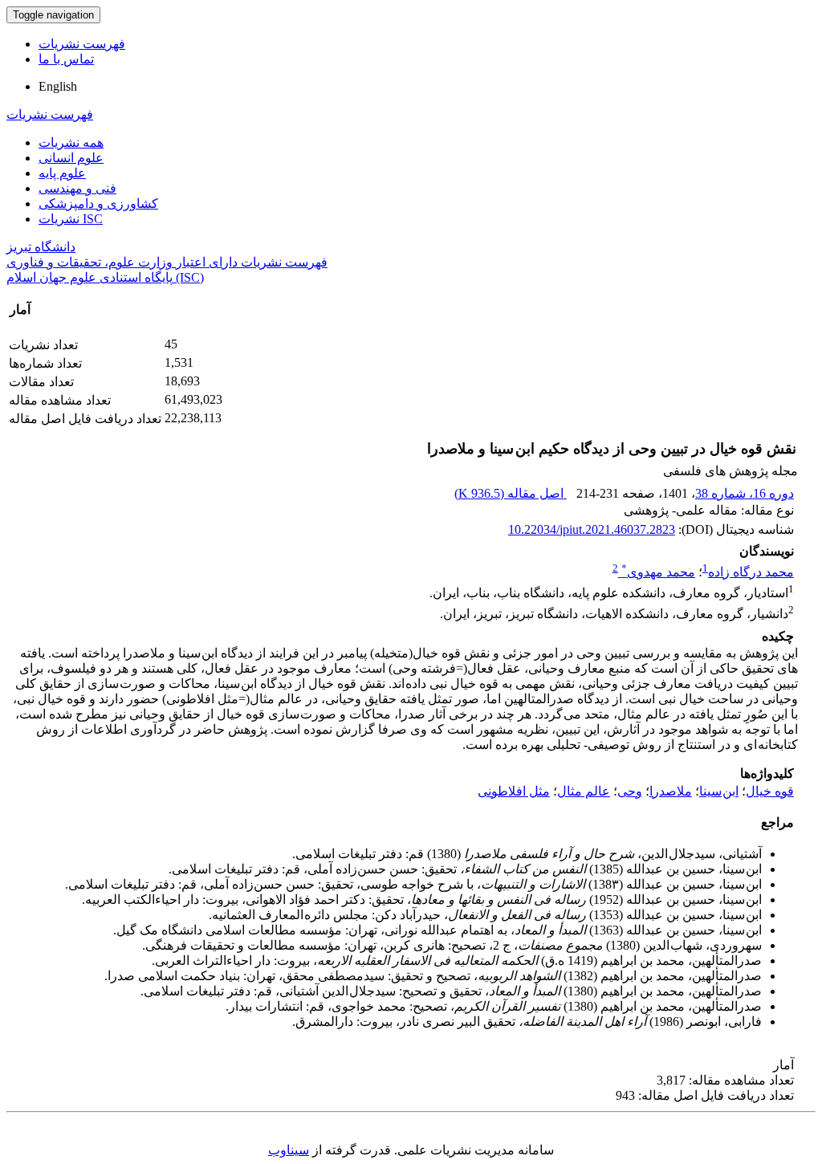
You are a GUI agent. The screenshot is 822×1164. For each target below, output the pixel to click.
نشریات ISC (71, 219)
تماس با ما (66, 59)
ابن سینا (719, 791)
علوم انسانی (71, 158)
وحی (629, 791)
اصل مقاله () (510, 493)
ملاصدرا (670, 791)
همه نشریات (71, 142)
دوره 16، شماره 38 (744, 493)
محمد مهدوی (658, 572)
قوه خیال (770, 791)
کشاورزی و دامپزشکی (98, 203)
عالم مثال (583, 791)
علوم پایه (62, 173)
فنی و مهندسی (77, 188)
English (58, 86)
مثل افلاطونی (514, 791)
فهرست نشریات (82, 44)
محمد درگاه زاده (751, 572)
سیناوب (288, 1150)
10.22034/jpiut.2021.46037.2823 (591, 529)
